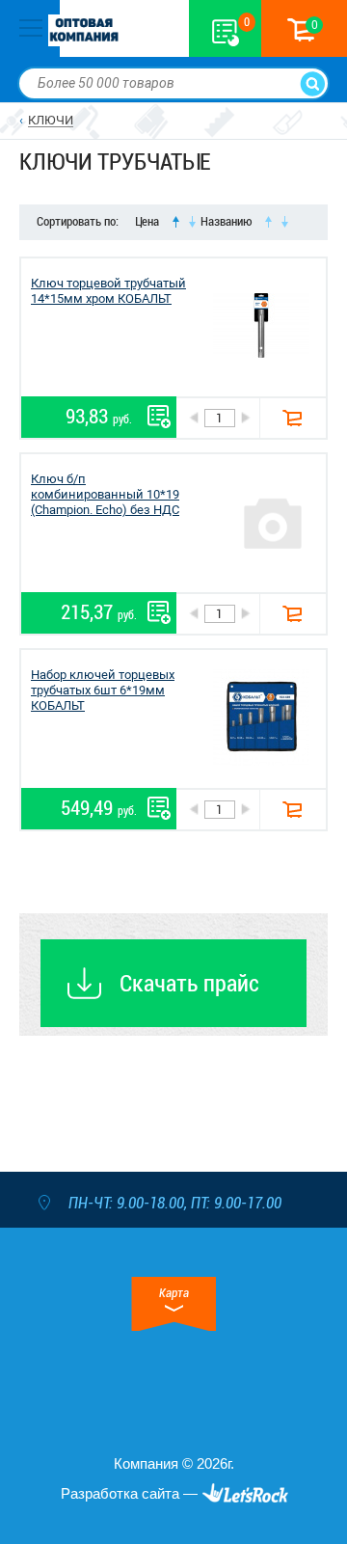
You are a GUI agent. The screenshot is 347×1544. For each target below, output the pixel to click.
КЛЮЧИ (50, 120)
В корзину (292, 418)
